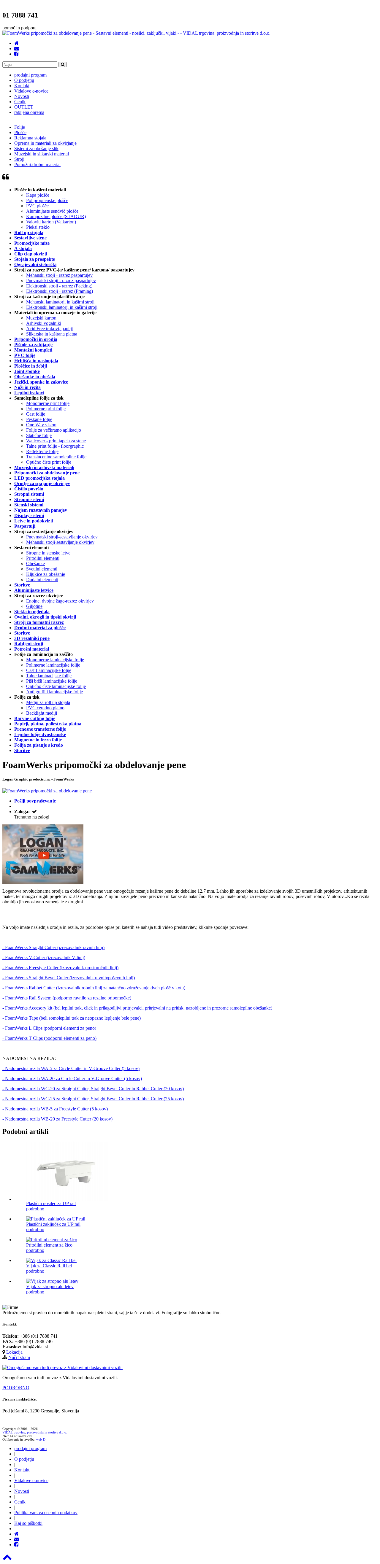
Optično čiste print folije (48, 462)
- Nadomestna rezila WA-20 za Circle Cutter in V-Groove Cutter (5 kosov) (72, 1078)
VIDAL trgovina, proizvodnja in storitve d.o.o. (34, 1432)
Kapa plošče (37, 195)
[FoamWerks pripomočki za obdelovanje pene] (42, 882)
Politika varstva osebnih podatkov (45, 1512)
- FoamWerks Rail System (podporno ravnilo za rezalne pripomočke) (66, 997)
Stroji (19, 159)
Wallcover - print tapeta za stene (56, 440)
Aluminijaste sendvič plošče (52, 211)
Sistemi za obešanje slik (36, 148)
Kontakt (21, 85)
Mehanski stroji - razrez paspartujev (59, 275)
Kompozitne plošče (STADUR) (56, 216)
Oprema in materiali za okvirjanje (45, 143)
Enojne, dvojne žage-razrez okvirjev (60, 600)
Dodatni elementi (42, 579)
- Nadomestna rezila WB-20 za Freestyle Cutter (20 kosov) (57, 1118)
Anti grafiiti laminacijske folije (54, 691)
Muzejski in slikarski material (41, 153)
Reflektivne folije (42, 451)
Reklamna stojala (30, 137)
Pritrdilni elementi (42, 558)
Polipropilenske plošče (47, 200)
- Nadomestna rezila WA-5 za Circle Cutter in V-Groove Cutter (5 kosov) (71, 1068)
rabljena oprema (29, 112)
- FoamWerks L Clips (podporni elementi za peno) (49, 1028)
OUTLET (23, 106)
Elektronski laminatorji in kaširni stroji (61, 307)
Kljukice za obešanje (45, 574)
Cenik (20, 101)
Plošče (20, 132)
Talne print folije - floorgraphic (55, 446)
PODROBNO (15, 1387)
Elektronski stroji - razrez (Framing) (59, 291)
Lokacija (14, 1352)
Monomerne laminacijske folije (55, 659)
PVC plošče (37, 205)
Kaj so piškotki (28, 1523)
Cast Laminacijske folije (48, 670)
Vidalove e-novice (31, 90)
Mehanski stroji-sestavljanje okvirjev (60, 542)
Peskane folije (39, 419)
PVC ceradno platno (45, 707)
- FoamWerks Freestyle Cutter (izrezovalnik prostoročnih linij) (60, 967)
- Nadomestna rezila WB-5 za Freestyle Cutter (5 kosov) (55, 1108)
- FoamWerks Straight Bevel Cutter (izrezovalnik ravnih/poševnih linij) (68, 977)
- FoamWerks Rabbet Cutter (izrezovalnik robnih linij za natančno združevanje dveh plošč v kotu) (93, 987)
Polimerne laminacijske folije (53, 664)
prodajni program (30, 74)
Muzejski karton (41, 317)
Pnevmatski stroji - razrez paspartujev (61, 280)
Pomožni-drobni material (37, 164)
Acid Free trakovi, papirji (49, 328)
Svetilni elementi (41, 568)
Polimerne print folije (46, 408)
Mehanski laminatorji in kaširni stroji (60, 301)
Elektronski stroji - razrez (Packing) (59, 285)
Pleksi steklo (38, 227)
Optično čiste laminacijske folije (56, 686)
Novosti (21, 96)
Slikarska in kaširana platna (51, 333)
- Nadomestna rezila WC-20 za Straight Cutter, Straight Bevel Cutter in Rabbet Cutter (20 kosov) (93, 1088)
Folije (19, 127)
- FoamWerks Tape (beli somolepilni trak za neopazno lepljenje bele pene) (71, 1018)
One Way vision (41, 424)
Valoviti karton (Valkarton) (51, 221)
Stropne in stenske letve (48, 552)
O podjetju (24, 80)
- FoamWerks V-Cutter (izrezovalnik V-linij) (43, 957)
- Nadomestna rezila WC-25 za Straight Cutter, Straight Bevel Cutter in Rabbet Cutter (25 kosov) (93, 1098)
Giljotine (34, 606)
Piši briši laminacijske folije (51, 681)
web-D (40, 1439)
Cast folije (35, 414)
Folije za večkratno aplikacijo (53, 430)
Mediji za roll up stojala (48, 702)
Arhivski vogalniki (43, 323)
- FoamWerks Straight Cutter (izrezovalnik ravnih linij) (53, 947)
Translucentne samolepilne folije (56, 456)
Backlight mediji (41, 713)
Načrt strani (19, 1357)
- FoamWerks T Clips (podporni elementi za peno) (49, 1038)
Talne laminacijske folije (49, 675)
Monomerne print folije (47, 403)
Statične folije (39, 435)
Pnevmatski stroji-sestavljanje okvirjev (62, 536)
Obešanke (35, 563)
